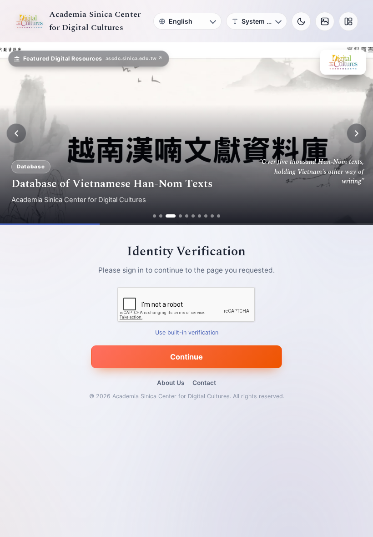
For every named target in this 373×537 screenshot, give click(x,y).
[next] (357, 133)
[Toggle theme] (301, 21)
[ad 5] (186, 216)
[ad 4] (180, 216)
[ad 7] (199, 216)
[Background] (324, 21)
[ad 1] (154, 216)
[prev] (16, 133)
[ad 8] (205, 216)
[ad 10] (218, 216)
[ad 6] (193, 216)
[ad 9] (212, 216)
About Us (170, 382)
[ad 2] (160, 216)
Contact (204, 382)
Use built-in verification (186, 332)
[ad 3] (171, 216)
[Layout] (348, 21)
